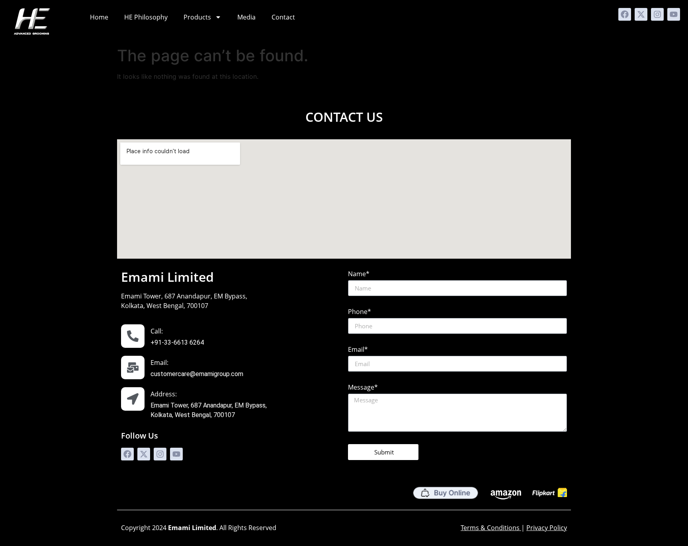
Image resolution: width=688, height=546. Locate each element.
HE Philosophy (146, 17)
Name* (358, 274)
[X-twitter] (641, 14)
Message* (363, 388)
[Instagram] (657, 14)
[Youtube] (673, 14)
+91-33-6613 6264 (177, 342)
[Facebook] (624, 14)
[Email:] (133, 367)
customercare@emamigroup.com (196, 374)
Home (99, 17)
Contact (283, 17)
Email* (358, 350)
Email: (159, 362)
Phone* (359, 312)
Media (246, 17)
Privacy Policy (546, 527)
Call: (156, 331)
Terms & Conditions (490, 527)
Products (197, 17)
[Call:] (133, 336)
